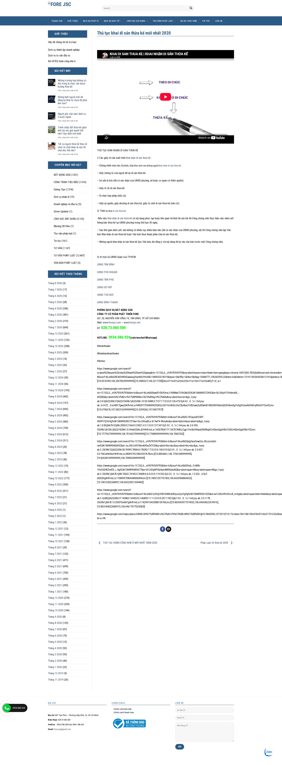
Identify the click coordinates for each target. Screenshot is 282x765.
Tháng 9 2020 (55, 616)
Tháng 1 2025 (55, 371)
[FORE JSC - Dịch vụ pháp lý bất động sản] (72, 8)
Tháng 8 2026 (55, 283)
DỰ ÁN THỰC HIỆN (188, 21)
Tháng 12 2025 (55, 333)
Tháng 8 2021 (55, 547)
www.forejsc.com (112, 322)
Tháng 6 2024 (55, 415)
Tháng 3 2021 (55, 578)
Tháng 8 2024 (55, 402)
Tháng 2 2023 (55, 459)
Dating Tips (59, 189)
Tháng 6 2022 (55, 503)
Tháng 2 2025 (55, 365)
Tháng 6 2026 (55, 295)
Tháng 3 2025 (55, 358)
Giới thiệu (72, 21)
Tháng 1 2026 (55, 327)
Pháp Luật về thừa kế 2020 (214, 542)
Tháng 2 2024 (55, 440)
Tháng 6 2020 (55, 635)
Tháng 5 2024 (55, 421)
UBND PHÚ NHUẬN (107, 272)
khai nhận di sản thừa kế (138, 157)
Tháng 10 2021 (55, 541)
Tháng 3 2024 (55, 434)
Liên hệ (218, 21)
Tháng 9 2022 (55, 484)
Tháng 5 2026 (55, 302)
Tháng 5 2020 (55, 641)
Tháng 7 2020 (55, 629)
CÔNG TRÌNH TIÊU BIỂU (66, 182)
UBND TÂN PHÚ (105, 279)
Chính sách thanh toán (123, 712)
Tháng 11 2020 (55, 604)
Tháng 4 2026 (55, 308)
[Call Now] (7, 708)
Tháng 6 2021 (55, 560)
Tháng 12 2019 (55, 673)
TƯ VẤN (58, 248)
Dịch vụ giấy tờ (111, 21)
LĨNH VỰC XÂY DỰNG (136, 21)
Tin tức (206, 21)
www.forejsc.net (132, 322)
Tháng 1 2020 (55, 667)
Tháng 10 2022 (55, 478)
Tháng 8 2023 (55, 446)
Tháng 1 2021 (55, 591)
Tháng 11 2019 (55, 679)
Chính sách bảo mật (121, 709)
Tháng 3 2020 (55, 654)
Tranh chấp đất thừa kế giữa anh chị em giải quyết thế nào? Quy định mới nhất (72, 130)
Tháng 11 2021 (55, 534)
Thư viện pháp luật (163, 21)
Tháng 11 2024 (55, 384)
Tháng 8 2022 (55, 490)
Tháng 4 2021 (55, 572)
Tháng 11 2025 (55, 340)
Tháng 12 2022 (55, 465)
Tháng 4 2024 (55, 428)
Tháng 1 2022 (55, 522)
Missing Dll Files (62, 226)
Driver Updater (61, 211)
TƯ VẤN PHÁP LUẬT (64, 255)
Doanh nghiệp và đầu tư (66, 204)
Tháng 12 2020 (55, 597)
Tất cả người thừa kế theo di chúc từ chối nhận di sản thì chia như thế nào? (72, 147)
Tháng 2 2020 (55, 660)
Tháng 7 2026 (55, 289)
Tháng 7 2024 (55, 409)
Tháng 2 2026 (55, 321)
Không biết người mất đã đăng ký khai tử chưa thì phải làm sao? (72, 100)
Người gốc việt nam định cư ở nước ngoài (72, 115)
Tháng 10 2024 (55, 390)
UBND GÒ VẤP (104, 287)
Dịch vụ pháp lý (91, 21)
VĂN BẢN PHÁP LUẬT (65, 262)
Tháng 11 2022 (55, 472)
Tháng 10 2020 (55, 610)
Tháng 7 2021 (55, 553)
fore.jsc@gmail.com (62, 729)
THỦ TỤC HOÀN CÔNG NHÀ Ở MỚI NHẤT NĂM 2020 (129, 542)
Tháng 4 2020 (55, 648)
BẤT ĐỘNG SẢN (62, 174)
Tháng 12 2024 (55, 377)
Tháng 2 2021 (55, 585)
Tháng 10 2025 (55, 346)
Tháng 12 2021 (55, 528)
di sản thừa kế (119, 211)
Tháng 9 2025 (55, 352)
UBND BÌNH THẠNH (107, 302)
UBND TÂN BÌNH (105, 264)
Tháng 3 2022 (55, 516)
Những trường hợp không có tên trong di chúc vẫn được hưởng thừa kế (72, 83)
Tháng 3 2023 (55, 453)
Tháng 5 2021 (55, 566)
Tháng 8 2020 (55, 622)
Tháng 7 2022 (55, 497)
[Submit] (191, 8)
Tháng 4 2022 (55, 509)
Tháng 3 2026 (55, 314)
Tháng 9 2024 (55, 396)
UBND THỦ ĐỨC (105, 294)
